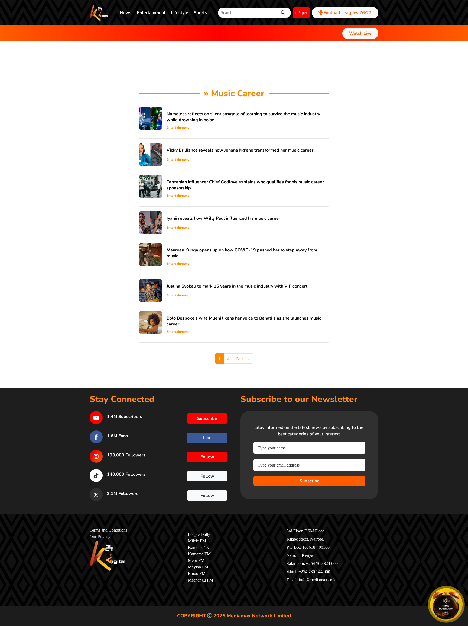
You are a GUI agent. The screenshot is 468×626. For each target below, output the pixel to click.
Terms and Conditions (108, 530)
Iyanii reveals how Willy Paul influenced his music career (223, 218)
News (125, 13)
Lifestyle (179, 13)
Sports (200, 13)
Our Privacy (100, 537)
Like (207, 438)
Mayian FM (198, 567)
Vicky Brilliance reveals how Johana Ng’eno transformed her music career (240, 150)
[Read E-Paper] (446, 604)
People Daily (199, 535)
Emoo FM (197, 574)
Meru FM (196, 561)
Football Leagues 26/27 (347, 13)
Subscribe (310, 481)
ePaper (301, 13)
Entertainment (151, 13)
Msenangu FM (200, 580)
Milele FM (197, 541)
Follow (207, 457)
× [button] (461, 589)
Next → (243, 359)
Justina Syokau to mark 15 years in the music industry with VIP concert (237, 286)
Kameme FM (199, 554)
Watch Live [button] (360, 33)
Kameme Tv (198, 548)
